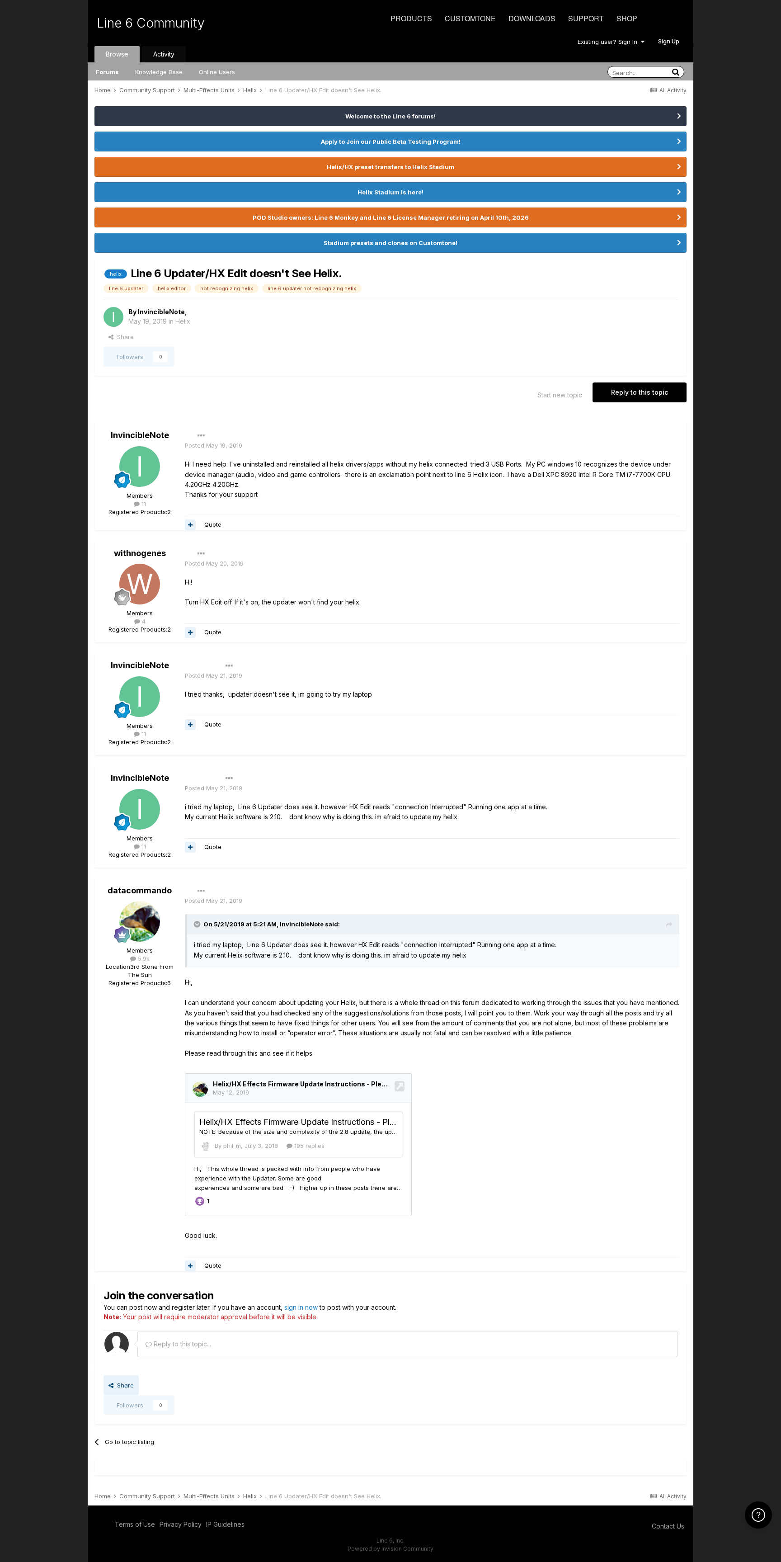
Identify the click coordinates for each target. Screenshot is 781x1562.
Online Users (217, 72)
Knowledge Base (159, 72)
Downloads (531, 18)
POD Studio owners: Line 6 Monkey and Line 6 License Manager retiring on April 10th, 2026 (391, 217)
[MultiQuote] (190, 524)
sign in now (301, 1307)
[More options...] (201, 435)
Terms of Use (135, 1524)
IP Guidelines (225, 1524)
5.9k (143, 958)
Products (411, 18)
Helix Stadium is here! (390, 192)
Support (586, 18)
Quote (212, 524)
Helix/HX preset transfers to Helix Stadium (390, 166)
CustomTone (470, 18)
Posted (213, 445)
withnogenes (140, 553)
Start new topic (559, 395)
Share (123, 336)
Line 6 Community (151, 23)
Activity (163, 54)
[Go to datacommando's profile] (139, 921)
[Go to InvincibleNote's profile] (113, 317)
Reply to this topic (639, 392)
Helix (182, 321)
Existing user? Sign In (609, 41)
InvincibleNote (161, 312)
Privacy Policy (181, 1524)
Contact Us (668, 1526)
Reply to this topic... (181, 1344)
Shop (626, 18)
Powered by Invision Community (390, 1548)
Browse (117, 54)
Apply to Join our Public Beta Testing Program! (391, 141)
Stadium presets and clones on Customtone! (390, 242)
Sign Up (668, 41)
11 (143, 503)
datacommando (140, 890)
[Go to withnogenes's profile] (139, 584)
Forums (107, 72)
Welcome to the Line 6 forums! (390, 116)
